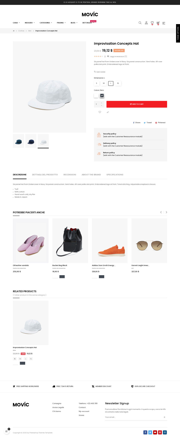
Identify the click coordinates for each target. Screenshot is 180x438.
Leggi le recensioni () (117, 56)
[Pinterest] (160, 432)
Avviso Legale (58, 407)
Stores (81, 415)
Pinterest (162, 123)
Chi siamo (56, 411)
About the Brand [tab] (91, 175)
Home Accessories (19, 268)
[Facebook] (145, 432)
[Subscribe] (164, 417)
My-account (84, 411)
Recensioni (70, 175)
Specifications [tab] (114, 175)
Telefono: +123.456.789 (88, 403)
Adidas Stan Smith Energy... (103, 265)
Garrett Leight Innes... (140, 265)
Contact (82, 407)
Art (133, 268)
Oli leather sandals (21, 265)
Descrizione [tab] (19, 175)
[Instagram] (165, 432)
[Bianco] (96, 95)
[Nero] (102, 95)
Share (137, 123)
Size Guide (100, 72)
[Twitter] (150, 432)
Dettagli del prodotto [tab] (45, 175)
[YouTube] (155, 432)
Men (14, 350)
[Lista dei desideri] (100, 112)
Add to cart (138, 104)
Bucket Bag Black (59, 265)
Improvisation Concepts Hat (25, 347)
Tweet (149, 123)
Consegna (56, 403)
